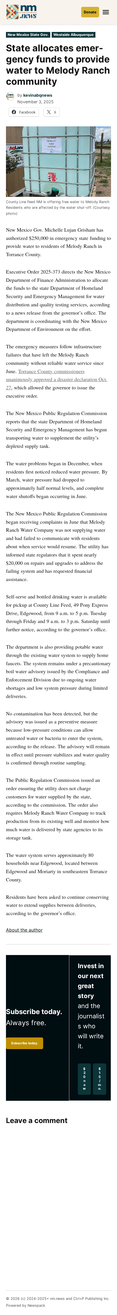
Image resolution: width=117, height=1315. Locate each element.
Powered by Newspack (25, 1305)
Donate (90, 12)
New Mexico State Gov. (28, 35)
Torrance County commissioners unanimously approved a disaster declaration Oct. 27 (56, 379)
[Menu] (106, 12)
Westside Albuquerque (73, 35)
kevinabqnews (37, 95)
